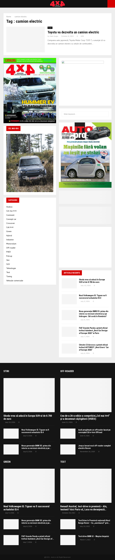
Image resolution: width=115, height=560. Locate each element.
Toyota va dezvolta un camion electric (73, 32)
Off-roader (11, 247)
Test (8, 272)
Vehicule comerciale (14, 280)
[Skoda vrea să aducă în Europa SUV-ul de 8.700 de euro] (69, 283)
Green (50, 28)
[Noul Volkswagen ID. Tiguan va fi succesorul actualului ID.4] (69, 299)
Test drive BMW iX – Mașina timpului (93, 536)
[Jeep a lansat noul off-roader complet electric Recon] (67, 449)
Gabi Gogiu (54, 36)
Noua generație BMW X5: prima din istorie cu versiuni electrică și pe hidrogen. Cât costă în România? (93, 313)
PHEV (8, 252)
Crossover (10, 223)
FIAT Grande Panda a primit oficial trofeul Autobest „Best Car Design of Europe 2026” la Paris (93, 330)
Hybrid (9, 235)
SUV (8, 264)
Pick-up (9, 256)
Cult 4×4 (9, 227)
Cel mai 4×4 (11, 211)
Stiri (8, 260)
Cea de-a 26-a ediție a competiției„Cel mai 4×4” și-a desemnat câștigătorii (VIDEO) (85, 417)
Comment (10, 215)
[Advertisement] (85, 247)
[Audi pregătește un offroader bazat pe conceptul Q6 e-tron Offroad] (67, 434)
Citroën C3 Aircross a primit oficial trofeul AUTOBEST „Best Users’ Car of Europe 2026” (94, 347)
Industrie (10, 239)
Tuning (9, 276)
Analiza (9, 207)
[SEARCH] (106, 114)
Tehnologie (11, 268)
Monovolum (11, 243)
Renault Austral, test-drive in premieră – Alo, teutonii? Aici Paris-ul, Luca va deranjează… (83, 508)
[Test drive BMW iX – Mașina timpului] (67, 540)
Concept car (11, 219)
